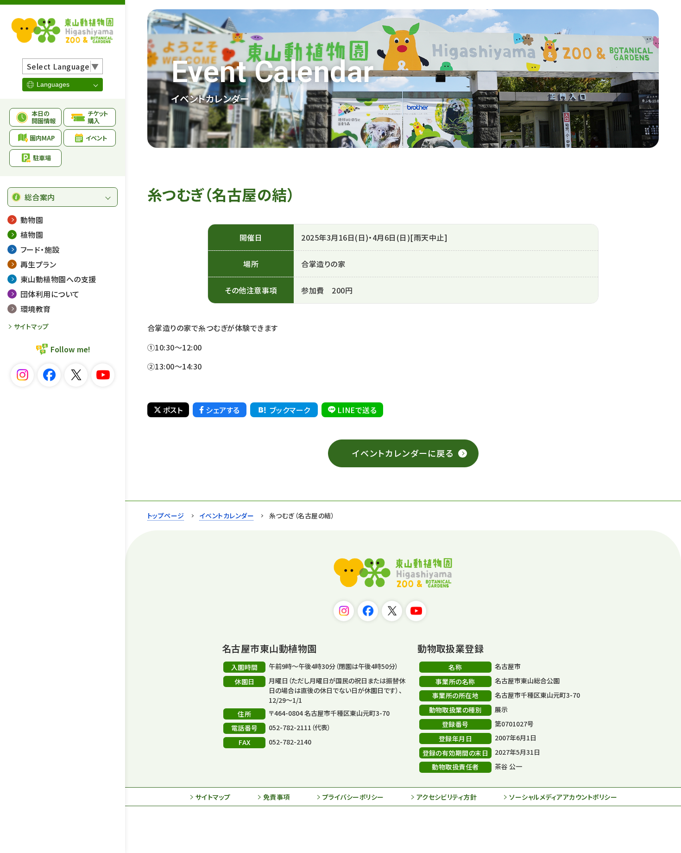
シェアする (223, 409)
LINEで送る (357, 409)
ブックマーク (290, 409)
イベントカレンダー (227, 515)
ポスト (173, 409)
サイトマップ (31, 326)
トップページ (165, 515)
